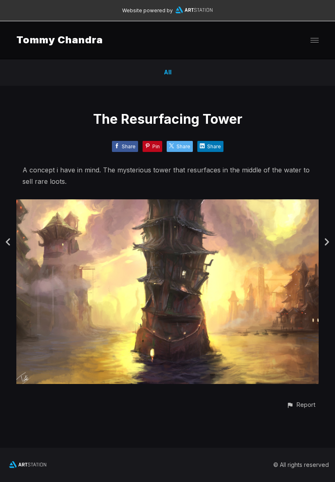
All (168, 72)
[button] (301, 404)
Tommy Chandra (59, 40)
